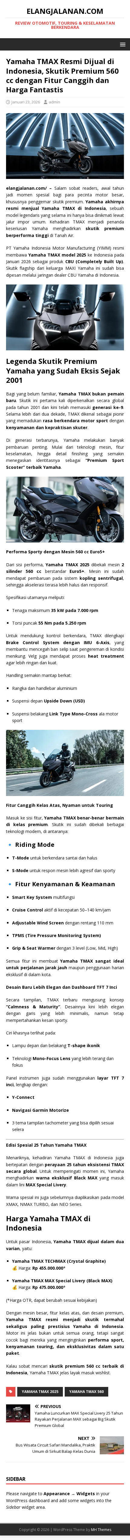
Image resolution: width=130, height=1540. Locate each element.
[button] (121, 44)
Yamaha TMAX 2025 (40, 1391)
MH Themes (101, 1529)
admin (54, 102)
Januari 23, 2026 (25, 102)
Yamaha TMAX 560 (86, 1391)
